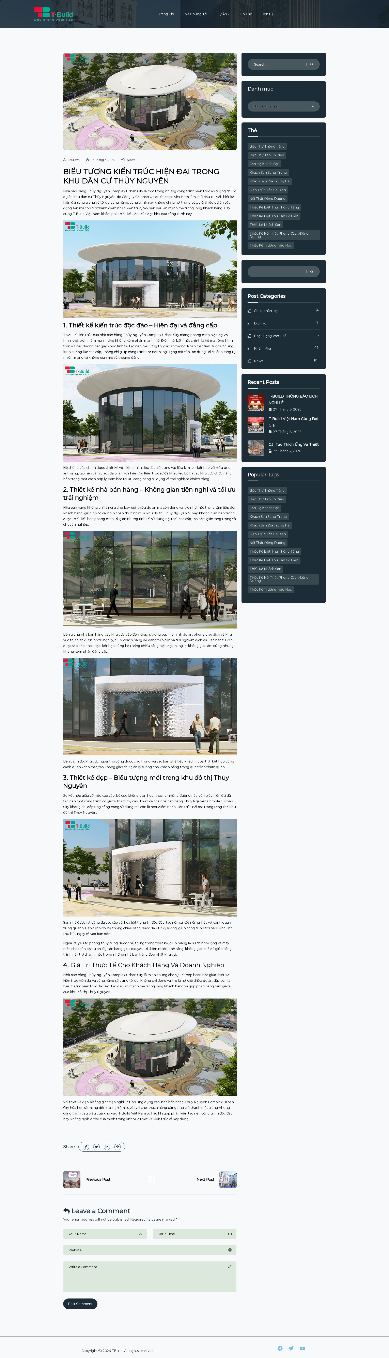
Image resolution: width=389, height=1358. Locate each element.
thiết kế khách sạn (265, 225)
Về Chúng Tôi (196, 14)
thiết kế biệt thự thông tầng (274, 207)
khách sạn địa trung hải (270, 181)
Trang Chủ (166, 14)
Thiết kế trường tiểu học (271, 245)
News (131, 160)
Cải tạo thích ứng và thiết (294, 444)
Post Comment (80, 1304)
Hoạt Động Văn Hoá (287, 335)
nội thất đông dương (267, 199)
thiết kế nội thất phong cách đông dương (279, 235)
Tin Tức (246, 14)
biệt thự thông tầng (267, 146)
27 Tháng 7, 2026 (287, 451)
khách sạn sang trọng (268, 172)
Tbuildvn (74, 160)
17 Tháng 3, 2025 (102, 160)
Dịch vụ (287, 323)
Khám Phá (287, 348)
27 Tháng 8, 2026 (287, 409)
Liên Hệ (268, 14)
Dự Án (222, 14)
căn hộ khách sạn (264, 164)
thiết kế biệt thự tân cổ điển (274, 216)
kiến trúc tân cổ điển (268, 190)
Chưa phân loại (287, 310)
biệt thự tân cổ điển (267, 155)
